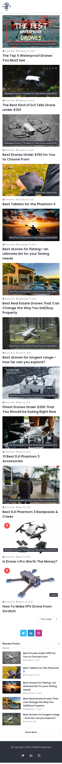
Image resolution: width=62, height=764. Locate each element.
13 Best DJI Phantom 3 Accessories (21, 458)
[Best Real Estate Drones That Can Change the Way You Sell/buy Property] (11, 703)
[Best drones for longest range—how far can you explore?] (11, 719)
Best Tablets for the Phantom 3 (28, 204)
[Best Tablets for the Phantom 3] (11, 672)
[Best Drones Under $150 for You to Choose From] (11, 658)
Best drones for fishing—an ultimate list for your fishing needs (25, 254)
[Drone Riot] (6, 6)
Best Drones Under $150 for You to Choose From (28, 157)
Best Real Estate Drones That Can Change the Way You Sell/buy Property (30, 308)
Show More (31, 732)
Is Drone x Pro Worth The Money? (29, 561)
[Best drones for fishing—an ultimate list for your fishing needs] (11, 687)
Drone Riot (10, 51)
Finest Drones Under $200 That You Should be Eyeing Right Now (29, 409)
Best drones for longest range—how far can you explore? (29, 359)
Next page (46, 619)
